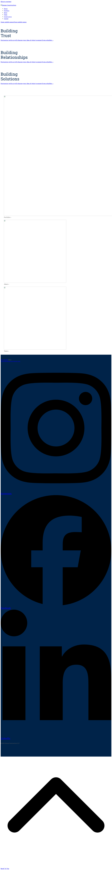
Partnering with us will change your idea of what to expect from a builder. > (27, 40)
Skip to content (6, 2)
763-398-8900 (4, 360)
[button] (13, 22)
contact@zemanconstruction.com (10, 361)
